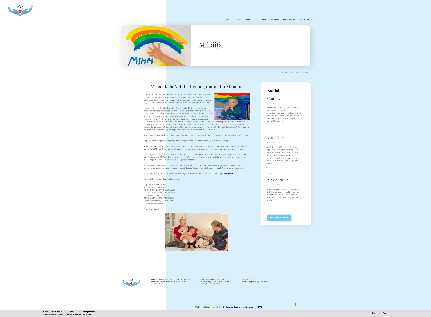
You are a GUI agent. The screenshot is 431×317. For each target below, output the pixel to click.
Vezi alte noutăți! (279, 218)
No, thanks (376, 313)
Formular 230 (290, 20)
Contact (304, 20)
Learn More (86, 314)
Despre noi (250, 20)
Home (284, 73)
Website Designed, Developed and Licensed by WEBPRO (240, 307)
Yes (384, 313)
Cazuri (237, 20)
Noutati (263, 20)
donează (228, 173)
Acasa (227, 20)
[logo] (20, 10)
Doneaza (275, 20)
